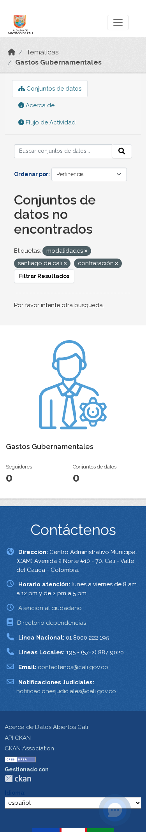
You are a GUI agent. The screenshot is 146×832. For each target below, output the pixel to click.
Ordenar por (31, 174)
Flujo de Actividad (50, 122)
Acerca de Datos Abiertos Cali (46, 727)
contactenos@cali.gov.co (73, 667)
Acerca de (39, 105)
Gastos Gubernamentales (58, 62)
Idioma (14, 793)
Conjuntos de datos (53, 88)
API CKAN (18, 737)
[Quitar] (85, 251)
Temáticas (42, 52)
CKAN (18, 778)
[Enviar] (122, 151)
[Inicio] (12, 52)
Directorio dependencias (51, 622)
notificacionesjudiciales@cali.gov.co (66, 691)
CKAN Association (29, 748)
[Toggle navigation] (118, 22)
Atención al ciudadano (50, 608)
